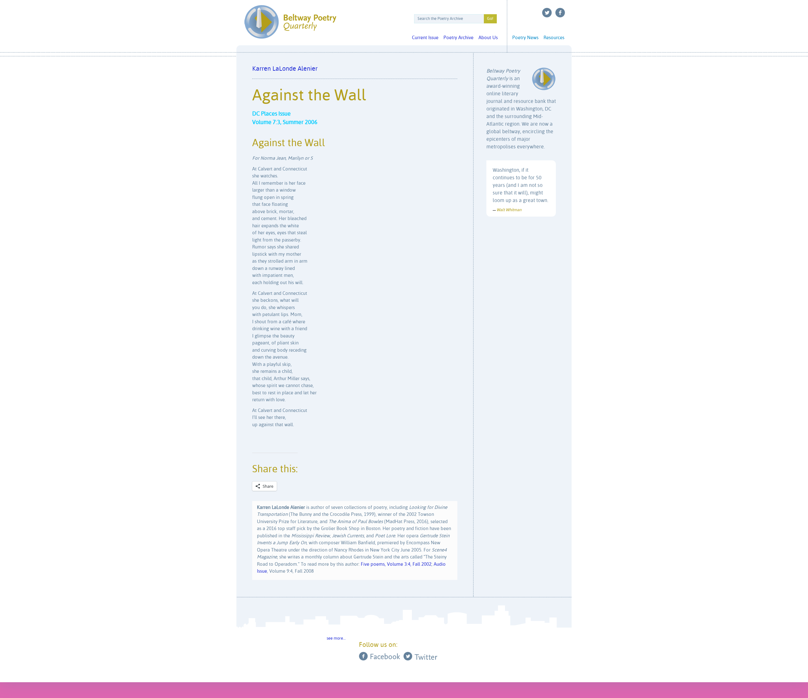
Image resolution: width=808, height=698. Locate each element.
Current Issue (425, 37)
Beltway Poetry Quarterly (290, 22)
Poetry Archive (458, 37)
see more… (336, 638)
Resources (554, 37)
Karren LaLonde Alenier (285, 69)
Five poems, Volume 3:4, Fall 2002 (396, 564)
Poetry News (525, 37)
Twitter (547, 12)
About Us (488, 37)
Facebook (560, 12)
